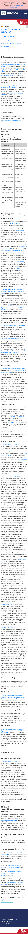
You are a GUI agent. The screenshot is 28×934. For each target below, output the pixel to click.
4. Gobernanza (5, 46)
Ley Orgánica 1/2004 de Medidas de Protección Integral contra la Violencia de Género (12, 291)
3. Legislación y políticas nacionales (11, 43)
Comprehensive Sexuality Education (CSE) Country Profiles (11, 873)
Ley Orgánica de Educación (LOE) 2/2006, (14, 368)
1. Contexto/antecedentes (8, 37)
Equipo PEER (10, 919)
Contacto (17, 919)
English (2, 18)
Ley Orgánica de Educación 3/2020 (11, 120)
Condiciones (3, 919)
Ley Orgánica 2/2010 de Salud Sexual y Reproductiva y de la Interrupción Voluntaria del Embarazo (13, 307)
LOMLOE (19, 268)
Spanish (10, 18)
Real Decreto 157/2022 (17, 417)
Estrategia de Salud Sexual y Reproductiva (14, 325)
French (6, 18)
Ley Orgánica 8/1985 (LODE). (17, 223)
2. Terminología (5, 40)
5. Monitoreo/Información (8, 50)
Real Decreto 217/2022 (14, 422)
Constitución (20, 230)
